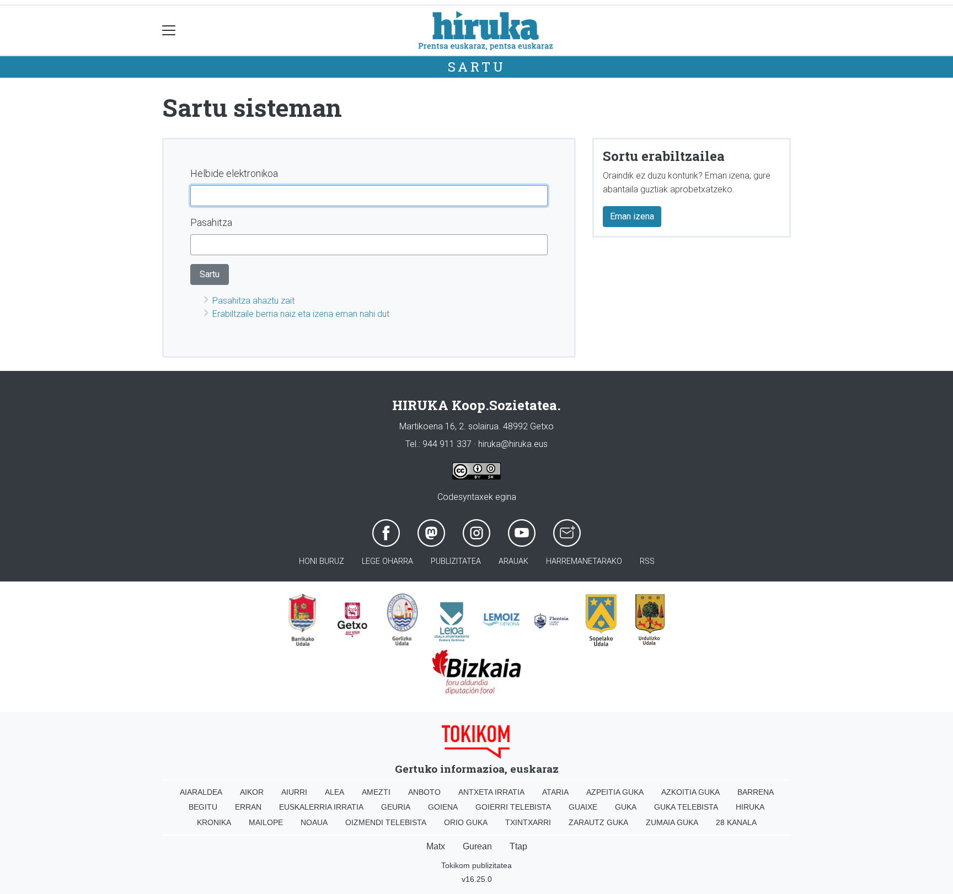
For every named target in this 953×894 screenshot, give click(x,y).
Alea (334, 792)
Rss (647, 561)
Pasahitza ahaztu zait (253, 300)
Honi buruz (321, 561)
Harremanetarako (584, 561)
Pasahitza (211, 222)
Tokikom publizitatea (476, 865)
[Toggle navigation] (169, 30)
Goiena (443, 807)
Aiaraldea (201, 792)
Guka (625, 807)
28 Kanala (736, 822)
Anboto (424, 792)
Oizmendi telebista (385, 822)
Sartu (477, 67)
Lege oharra (387, 561)
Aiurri (294, 792)
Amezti (376, 792)
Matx (435, 846)
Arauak (513, 561)
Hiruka (750, 807)
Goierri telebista (513, 807)
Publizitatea (456, 561)
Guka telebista (686, 807)
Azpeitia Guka (615, 792)
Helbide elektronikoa (234, 173)
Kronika (214, 822)
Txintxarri (528, 822)
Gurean (477, 846)
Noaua (314, 822)
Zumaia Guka (672, 822)
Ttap (518, 846)
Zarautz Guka (598, 822)
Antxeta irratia (491, 792)
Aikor (252, 792)
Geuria (395, 807)
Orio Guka (466, 822)
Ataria (555, 792)
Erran (248, 807)
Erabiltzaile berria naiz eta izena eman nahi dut (300, 314)
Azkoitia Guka (690, 792)
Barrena (755, 792)
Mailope (266, 822)
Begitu (203, 807)
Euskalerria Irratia (321, 807)
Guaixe (583, 807)
